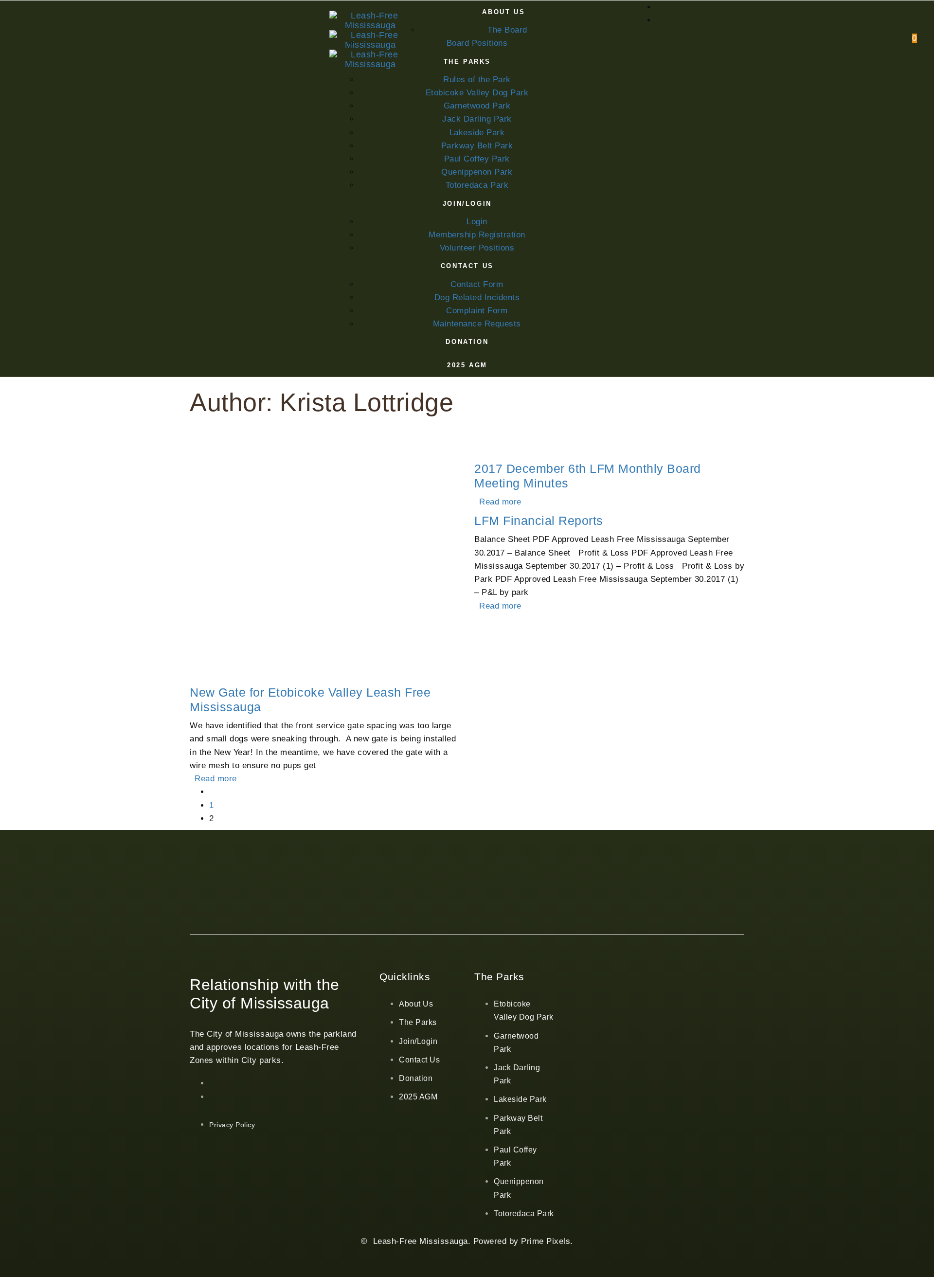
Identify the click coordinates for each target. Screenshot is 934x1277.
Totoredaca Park (524, 1213)
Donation (415, 1078)
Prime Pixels (545, 1241)
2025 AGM (418, 1097)
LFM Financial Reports (538, 520)
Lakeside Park (520, 1099)
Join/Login (418, 1041)
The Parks (418, 1022)
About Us (416, 1004)
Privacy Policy (232, 1125)
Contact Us (419, 1060)
